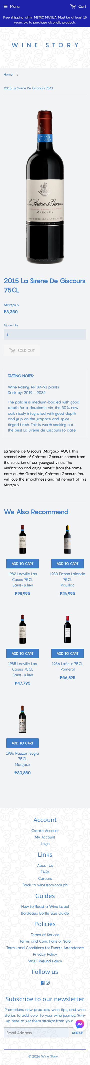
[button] (79, 1024)
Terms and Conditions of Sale (45, 941)
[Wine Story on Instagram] (48, 982)
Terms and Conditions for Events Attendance (45, 947)
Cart (81, 6)
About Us (45, 865)
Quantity (11, 325)
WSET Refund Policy (45, 961)
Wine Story (49, 1056)
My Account (45, 837)
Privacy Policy (45, 954)
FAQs (45, 872)
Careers (45, 878)
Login (45, 843)
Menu (15, 6)
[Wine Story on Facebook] (42, 982)
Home (8, 74)
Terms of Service (45, 934)
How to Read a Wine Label (45, 906)
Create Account (45, 830)
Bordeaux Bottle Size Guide (45, 913)
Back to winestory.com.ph (45, 885)
